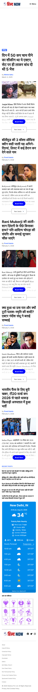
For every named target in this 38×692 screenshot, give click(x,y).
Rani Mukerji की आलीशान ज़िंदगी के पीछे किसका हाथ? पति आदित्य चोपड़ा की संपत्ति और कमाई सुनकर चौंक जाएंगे (18, 230)
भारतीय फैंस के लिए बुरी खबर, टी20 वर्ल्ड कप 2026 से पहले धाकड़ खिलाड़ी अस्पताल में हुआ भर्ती (16, 397)
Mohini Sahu (8, 75)
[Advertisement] (19, 28)
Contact (4, 682)
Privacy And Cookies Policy (9, 675)
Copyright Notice (6, 655)
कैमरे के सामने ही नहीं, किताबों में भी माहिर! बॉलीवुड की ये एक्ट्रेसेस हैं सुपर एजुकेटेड (17, 472)
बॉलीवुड (4, 50)
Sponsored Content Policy (9, 678)
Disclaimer (5, 658)
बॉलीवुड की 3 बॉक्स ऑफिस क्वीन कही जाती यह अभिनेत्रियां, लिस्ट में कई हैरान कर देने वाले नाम (19, 146)
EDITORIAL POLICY (7, 665)
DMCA (3, 661)
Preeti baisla (8, 157)
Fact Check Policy (7, 668)
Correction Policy (6, 651)
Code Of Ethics (6, 648)
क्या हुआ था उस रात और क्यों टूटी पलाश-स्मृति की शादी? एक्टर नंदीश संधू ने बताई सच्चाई (19, 314)
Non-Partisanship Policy (8, 672)
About (3, 645)
